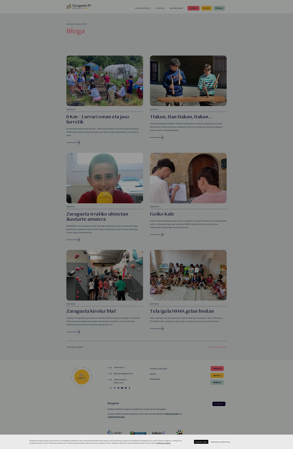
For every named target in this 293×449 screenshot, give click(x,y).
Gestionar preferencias (220, 442)
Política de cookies (163, 443)
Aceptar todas (201, 442)
